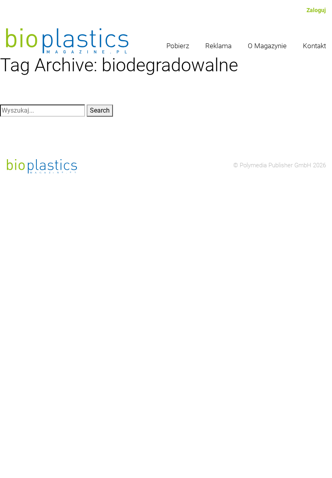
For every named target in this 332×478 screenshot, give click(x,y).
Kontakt (314, 46)
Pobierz (177, 46)
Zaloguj (316, 10)
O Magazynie (267, 46)
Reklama (218, 46)
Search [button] (100, 110)
